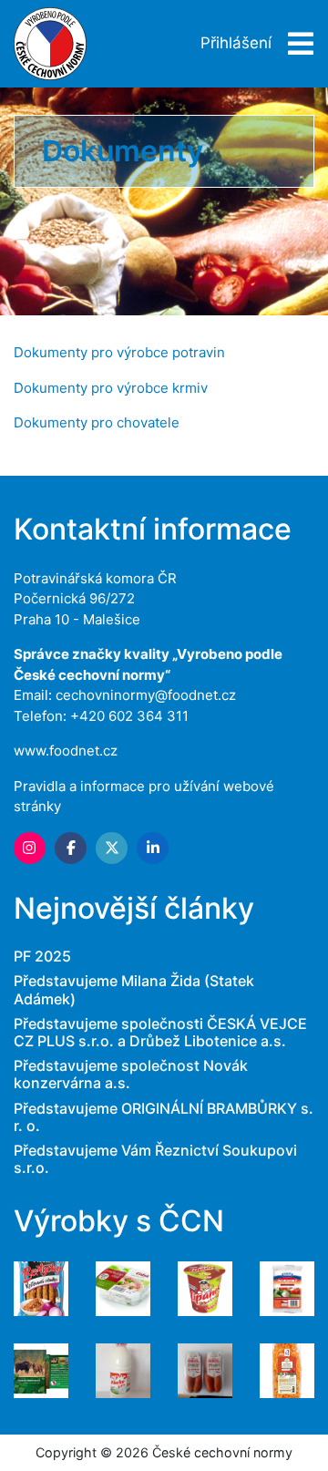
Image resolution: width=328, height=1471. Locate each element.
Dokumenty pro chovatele (96, 422)
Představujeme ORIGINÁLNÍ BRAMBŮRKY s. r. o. (163, 1117)
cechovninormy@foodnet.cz (146, 695)
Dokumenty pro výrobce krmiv (111, 387)
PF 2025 (42, 956)
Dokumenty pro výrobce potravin (119, 352)
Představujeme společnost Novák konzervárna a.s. (131, 1074)
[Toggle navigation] (295, 44)
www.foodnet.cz (66, 750)
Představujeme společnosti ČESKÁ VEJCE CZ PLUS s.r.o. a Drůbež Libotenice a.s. (160, 1032)
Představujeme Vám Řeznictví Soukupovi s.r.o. (155, 1159)
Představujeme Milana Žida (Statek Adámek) (134, 989)
